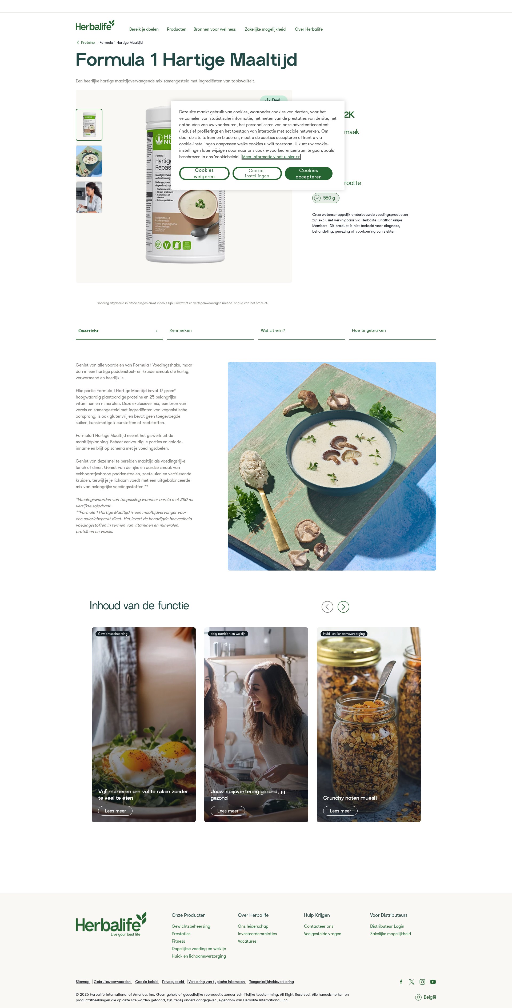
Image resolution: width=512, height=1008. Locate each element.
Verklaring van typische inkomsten (217, 981)
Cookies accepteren (309, 173)
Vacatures (247, 941)
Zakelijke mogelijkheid (265, 29)
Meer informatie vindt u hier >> (271, 156)
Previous (327, 606)
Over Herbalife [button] (309, 29)
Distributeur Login (387, 926)
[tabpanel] (256, 466)
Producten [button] (176, 29)
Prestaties (181, 933)
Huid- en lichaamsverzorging (199, 956)
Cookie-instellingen (257, 173)
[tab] (89, 125)
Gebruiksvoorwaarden (113, 981)
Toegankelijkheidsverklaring (271, 981)
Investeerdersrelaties (257, 933)
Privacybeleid (173, 981)
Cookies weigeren (204, 173)
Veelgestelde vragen (322, 933)
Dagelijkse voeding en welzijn (199, 948)
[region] (258, 145)
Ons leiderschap (253, 926)
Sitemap (83, 981)
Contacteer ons (318, 926)
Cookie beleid (147, 981)
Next (343, 606)
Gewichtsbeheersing (191, 926)
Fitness (178, 941)
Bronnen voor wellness (215, 29)
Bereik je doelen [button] (144, 29)
